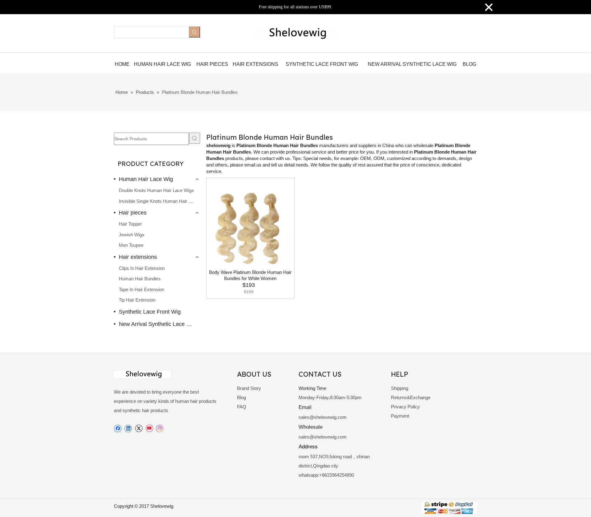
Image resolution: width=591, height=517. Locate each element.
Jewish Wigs (131, 234)
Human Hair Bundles (140, 278)
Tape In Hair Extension (141, 289)
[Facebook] (118, 428)
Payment (400, 416)
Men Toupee (131, 245)
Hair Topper (130, 223)
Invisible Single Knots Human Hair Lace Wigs (159, 201)
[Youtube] (149, 428)
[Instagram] (160, 428)
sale (303, 417)
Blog (241, 397)
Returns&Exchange (410, 397)
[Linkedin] (128, 428)
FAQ (241, 406)
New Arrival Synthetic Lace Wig (157, 324)
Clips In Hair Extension (142, 268)
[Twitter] (139, 428)
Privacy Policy (405, 406)
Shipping (399, 388)
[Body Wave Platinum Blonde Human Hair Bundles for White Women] (250, 223)
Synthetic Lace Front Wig (150, 312)
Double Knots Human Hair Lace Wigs (156, 190)
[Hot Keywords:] (194, 32)
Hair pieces (133, 213)
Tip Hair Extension (137, 300)
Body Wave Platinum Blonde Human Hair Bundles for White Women (250, 275)
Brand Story (249, 388)
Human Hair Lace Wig (146, 179)
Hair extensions (138, 257)
